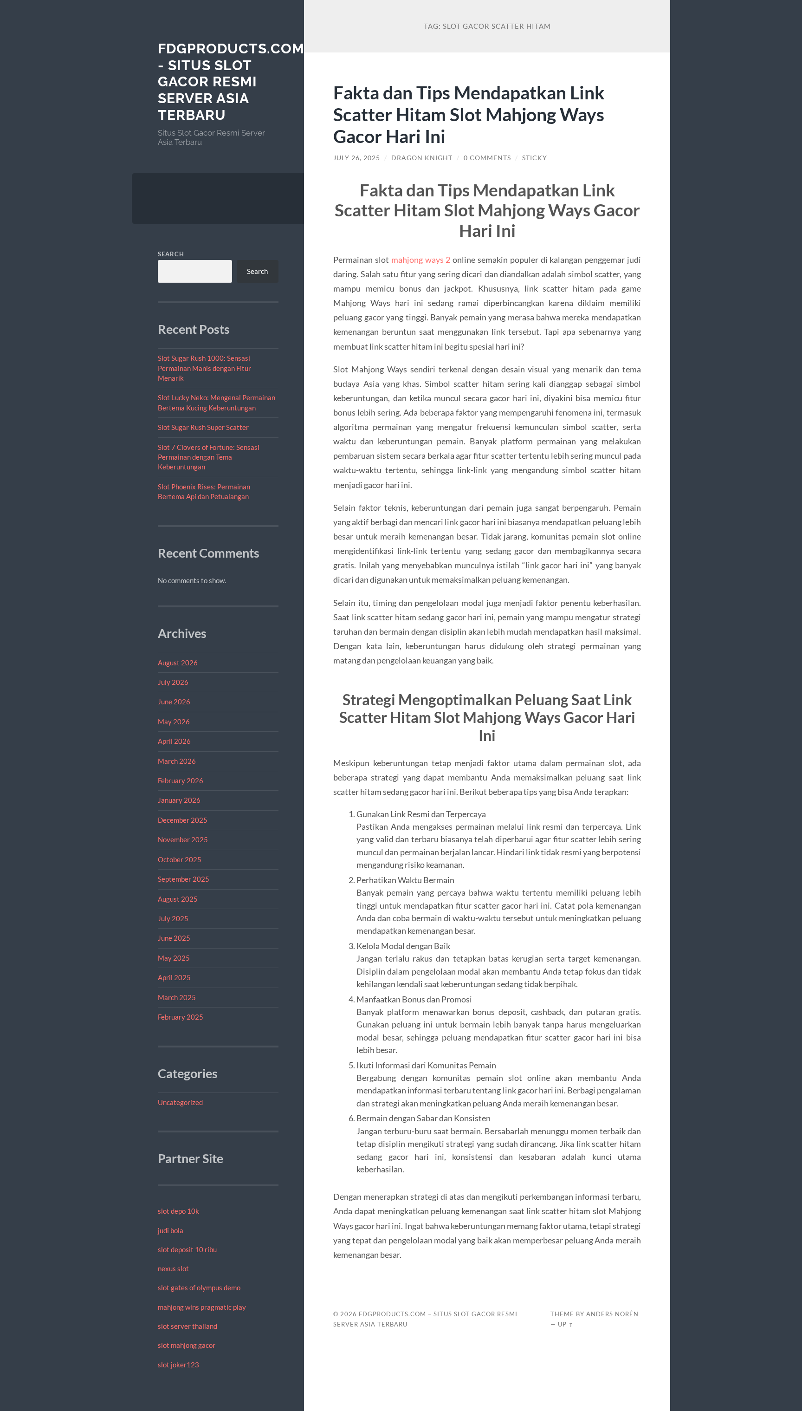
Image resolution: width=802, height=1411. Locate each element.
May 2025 (174, 958)
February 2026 (180, 780)
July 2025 (173, 918)
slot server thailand (187, 1326)
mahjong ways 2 (421, 259)
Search (171, 254)
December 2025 (182, 820)
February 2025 (180, 1017)
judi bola (170, 1230)
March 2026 (177, 761)
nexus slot (173, 1268)
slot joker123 (178, 1364)
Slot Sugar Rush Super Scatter (203, 427)
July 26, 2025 (356, 158)
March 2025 (177, 997)
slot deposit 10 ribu (187, 1249)
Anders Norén (612, 1314)
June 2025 (174, 938)
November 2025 (183, 839)
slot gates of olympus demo (199, 1287)
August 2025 (178, 899)
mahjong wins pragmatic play (202, 1307)
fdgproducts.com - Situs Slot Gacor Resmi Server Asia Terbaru (231, 81)
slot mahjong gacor (186, 1345)
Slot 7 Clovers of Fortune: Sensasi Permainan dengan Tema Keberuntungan (208, 457)
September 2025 (183, 879)
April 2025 (174, 977)
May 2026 (174, 721)
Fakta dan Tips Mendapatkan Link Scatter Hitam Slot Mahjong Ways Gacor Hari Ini (469, 114)
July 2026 (173, 682)
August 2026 (178, 662)
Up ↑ (566, 1324)
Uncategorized (180, 1102)
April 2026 (174, 741)
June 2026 (174, 701)
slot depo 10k (178, 1211)
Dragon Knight (422, 158)
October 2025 (179, 859)
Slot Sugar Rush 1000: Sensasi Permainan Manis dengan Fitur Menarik (204, 368)
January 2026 (179, 800)
